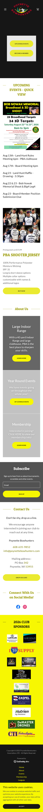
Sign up (21, 494)
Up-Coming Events (21, 402)
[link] (21, 9)
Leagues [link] (21, 780)
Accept (21, 806)
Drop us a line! (21, 577)
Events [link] (21, 773)
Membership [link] (21, 777)
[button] (5, 9)
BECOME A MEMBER (21, 53)
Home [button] (21, 767)
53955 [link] (29, 566)
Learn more (21, 358)
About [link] (21, 770)
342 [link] (26, 562)
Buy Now (21, 291)
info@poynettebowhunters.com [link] (21, 550)
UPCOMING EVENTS (21, 44)
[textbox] (21, 485)
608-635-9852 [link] (21, 547)
